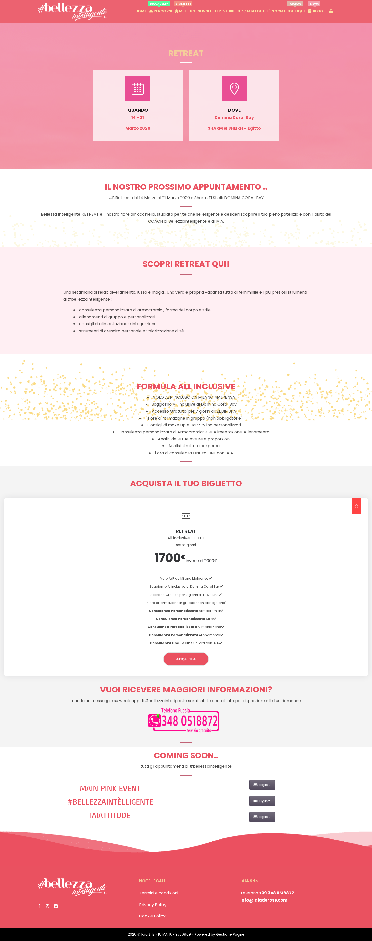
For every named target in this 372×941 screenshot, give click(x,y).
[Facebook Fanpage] (39, 906)
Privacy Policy (153, 905)
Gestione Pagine (230, 934)
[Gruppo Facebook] (56, 906)
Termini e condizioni (158, 893)
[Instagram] (47, 906)
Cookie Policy (152, 916)
